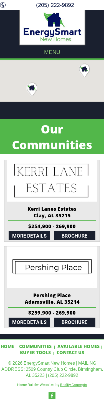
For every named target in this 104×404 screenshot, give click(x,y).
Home (7, 346)
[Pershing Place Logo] (52, 267)
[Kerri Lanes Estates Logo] (52, 181)
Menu (52, 52)
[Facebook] (52, 398)
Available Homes (78, 346)
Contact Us (70, 352)
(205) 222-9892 (55, 5)
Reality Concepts (73, 385)
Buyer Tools (35, 352)
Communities (35, 346)
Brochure (74, 236)
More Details (29, 236)
